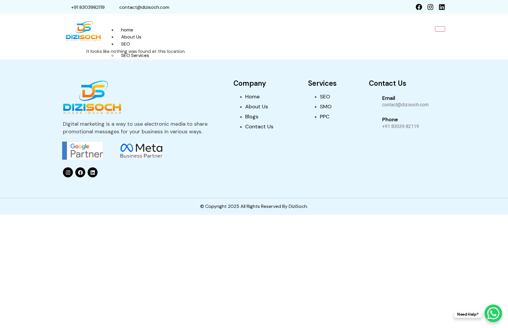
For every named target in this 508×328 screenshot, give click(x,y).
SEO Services (135, 55)
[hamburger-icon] (440, 29)
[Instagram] (430, 7)
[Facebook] (419, 7)
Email (388, 98)
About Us (131, 37)
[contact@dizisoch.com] (113, 7)
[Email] (373, 100)
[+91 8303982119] (65, 7)
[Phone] (373, 122)
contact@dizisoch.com (144, 7)
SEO (125, 44)
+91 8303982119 (88, 7)
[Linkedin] (442, 7)
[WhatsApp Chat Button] (493, 313)
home (127, 30)
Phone (390, 119)
